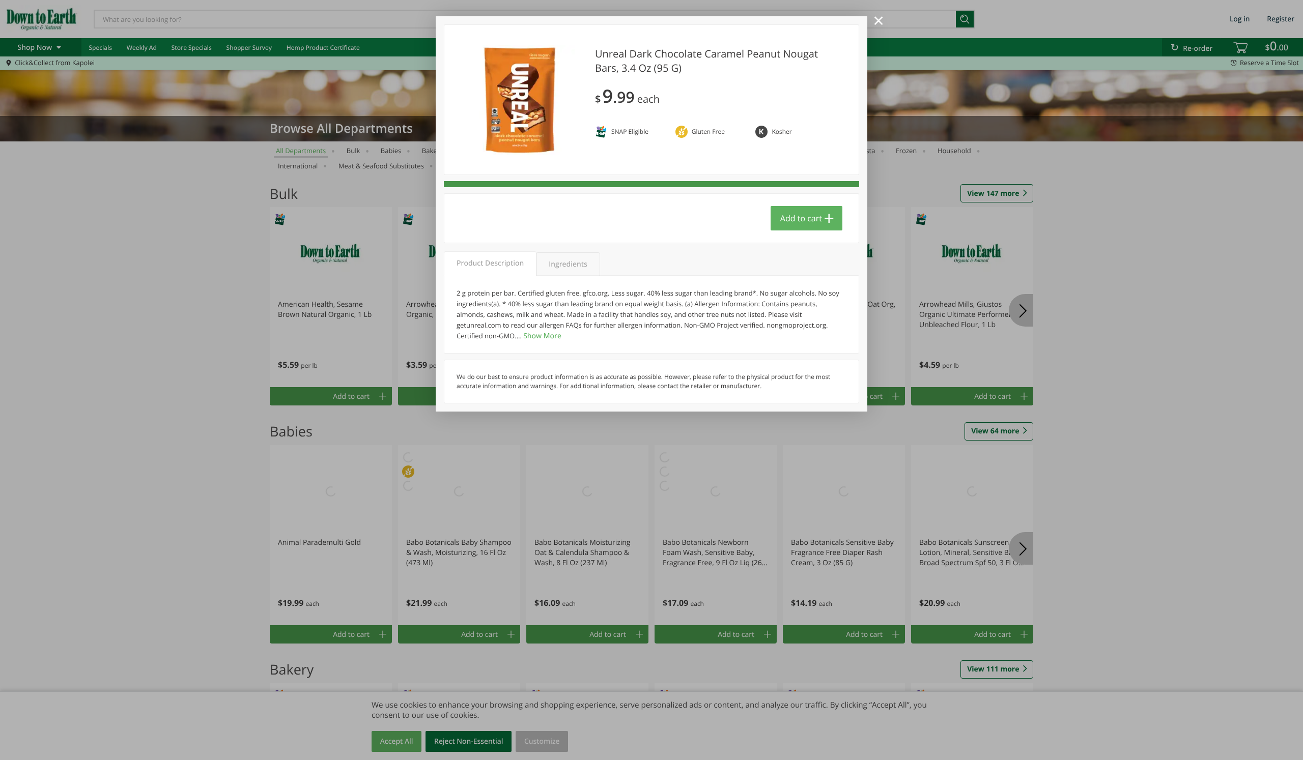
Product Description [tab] (490, 263)
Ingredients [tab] (568, 264)
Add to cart (801, 218)
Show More (542, 336)
